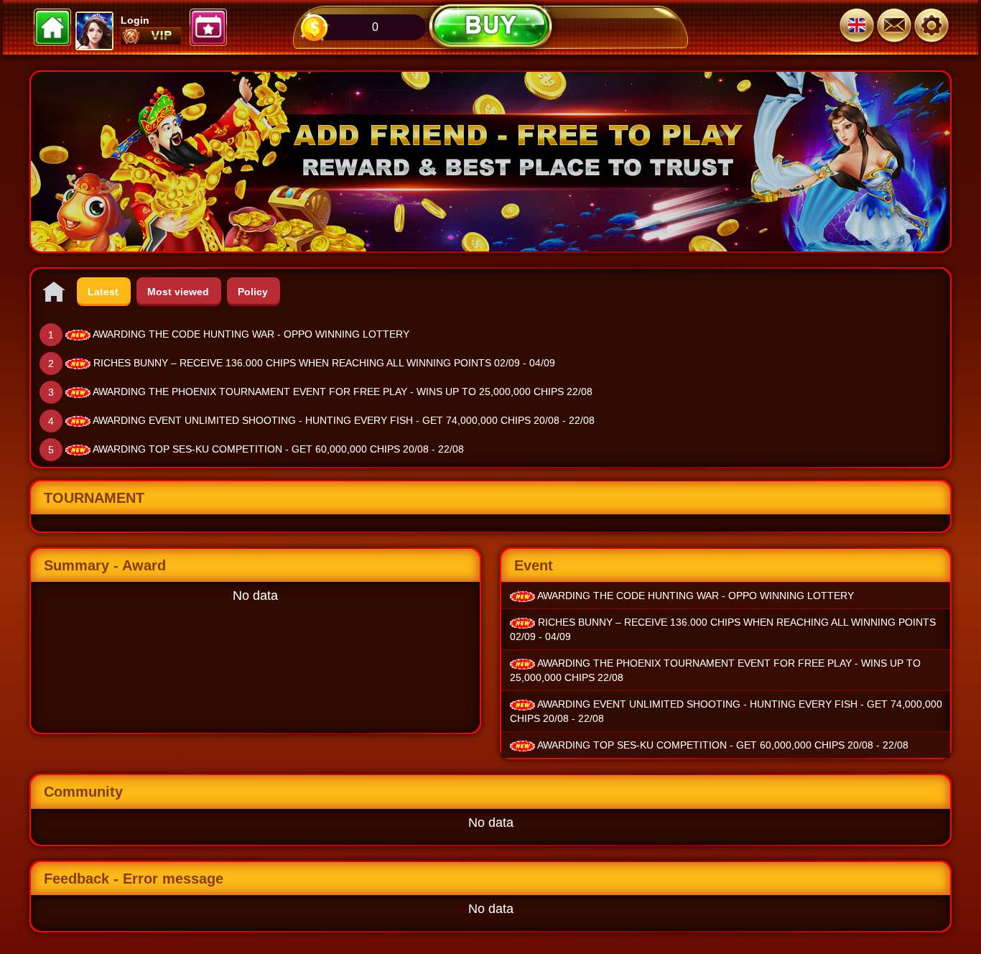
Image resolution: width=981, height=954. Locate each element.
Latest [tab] (103, 291)
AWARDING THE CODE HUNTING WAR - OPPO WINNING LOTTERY (251, 334)
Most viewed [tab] (178, 291)
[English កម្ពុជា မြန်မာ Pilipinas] (856, 27)
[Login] (931, 27)
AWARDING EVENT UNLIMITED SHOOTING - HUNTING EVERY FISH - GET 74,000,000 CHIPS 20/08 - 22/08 (344, 420)
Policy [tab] (253, 291)
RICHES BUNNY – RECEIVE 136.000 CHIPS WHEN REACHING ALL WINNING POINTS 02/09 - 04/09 (324, 363)
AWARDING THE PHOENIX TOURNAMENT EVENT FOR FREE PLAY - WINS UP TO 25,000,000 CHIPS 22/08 (342, 391)
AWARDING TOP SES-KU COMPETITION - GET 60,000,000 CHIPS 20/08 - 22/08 (278, 449)
